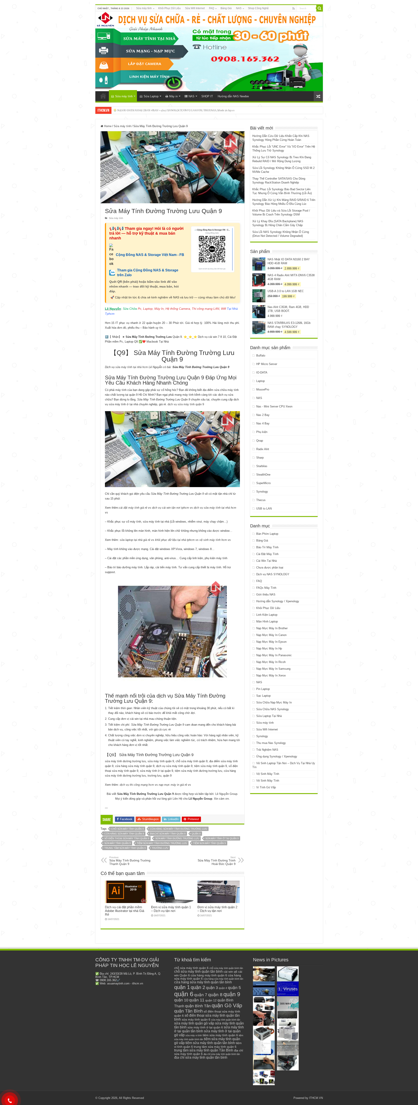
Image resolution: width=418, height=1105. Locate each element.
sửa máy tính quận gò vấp (194, 1023)
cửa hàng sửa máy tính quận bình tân (223, 978)
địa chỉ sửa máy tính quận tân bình (200, 1057)
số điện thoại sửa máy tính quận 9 (126, 838)
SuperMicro (263, 483)
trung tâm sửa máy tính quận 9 (125, 848)
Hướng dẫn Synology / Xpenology (277, 601)
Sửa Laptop (151, 96)
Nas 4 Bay (263, 423)
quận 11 (196, 1000)
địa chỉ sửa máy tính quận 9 (167, 833)
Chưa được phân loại (269, 567)
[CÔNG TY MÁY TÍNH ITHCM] (209, 51)
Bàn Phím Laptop (267, 533)
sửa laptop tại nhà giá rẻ (135, 540)
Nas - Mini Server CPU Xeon (274, 406)
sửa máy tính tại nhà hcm (131, 367)
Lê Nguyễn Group (226, 794)
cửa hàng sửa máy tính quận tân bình (203, 982)
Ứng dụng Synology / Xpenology (276, 756)
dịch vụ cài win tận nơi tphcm (170, 507)
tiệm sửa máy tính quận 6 (220, 1035)
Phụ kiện (261, 432)
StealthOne (263, 474)
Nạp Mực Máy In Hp (269, 648)
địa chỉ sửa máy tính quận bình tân (222, 1054)
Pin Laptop (263, 689)
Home (107, 126)
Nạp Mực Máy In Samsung (273, 668)
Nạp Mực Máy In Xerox (271, 675)
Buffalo (260, 355)
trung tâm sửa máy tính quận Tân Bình (203, 1050)
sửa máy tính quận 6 (196, 1019)
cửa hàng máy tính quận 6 (209, 975)
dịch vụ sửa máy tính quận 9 (186, 404)
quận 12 (211, 1000)
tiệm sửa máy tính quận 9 (209, 843)
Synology (262, 491)
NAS (238, 8)
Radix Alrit (262, 449)
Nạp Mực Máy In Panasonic (274, 655)
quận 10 (181, 1000)
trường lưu (160, 848)
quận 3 (212, 988)
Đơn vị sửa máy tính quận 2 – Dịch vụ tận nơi (217, 909)
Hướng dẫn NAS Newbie (233, 96)
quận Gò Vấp (227, 1005)
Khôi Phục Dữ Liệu (169, 8)
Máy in (173, 96)
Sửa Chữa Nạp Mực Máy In (274, 702)
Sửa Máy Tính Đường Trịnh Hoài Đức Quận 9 (217, 861)
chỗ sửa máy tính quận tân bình (198, 971)
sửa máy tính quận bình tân (225, 1019)
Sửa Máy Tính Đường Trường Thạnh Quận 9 (129, 861)
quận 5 (234, 987)
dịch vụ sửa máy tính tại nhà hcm (215, 507)
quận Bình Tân (198, 1006)
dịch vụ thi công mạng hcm (137, 784)
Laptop (260, 381)
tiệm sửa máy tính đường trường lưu (162, 843)
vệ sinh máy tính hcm (213, 540)
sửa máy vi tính (193, 1035)
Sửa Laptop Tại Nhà (269, 716)
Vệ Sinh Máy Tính (267, 773)
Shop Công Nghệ (258, 8)
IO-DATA (261, 372)
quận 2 (198, 987)
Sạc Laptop (263, 695)
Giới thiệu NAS (265, 594)
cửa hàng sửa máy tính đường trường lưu (178, 828)
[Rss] (293, 8)
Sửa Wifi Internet (195, 8)
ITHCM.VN (316, 1098)
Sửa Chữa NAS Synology (272, 709)
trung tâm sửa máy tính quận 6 (215, 1046)
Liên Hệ (177, 798)
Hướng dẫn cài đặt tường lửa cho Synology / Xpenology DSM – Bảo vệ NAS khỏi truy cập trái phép (172, 110)
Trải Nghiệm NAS (267, 749)
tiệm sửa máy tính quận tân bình (210, 1043)
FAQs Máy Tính (266, 587)
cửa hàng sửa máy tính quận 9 (124, 833)
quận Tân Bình (188, 1011)
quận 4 (223, 988)
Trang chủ (103, 95)
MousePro (262, 389)
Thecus (261, 500)
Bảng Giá (226, 8)
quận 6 (183, 993)
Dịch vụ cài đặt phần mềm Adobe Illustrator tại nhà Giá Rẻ (124, 910)
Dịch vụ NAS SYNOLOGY (272, 574)
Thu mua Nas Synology (271, 743)
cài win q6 (230, 971)
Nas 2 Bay (263, 415)
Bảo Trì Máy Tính (267, 547)
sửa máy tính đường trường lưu (177, 838)
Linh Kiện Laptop (266, 614)
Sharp (260, 457)
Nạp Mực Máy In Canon (271, 635)
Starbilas (261, 466)
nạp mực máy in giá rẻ (173, 784)
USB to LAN (264, 508)
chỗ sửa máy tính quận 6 (191, 968)
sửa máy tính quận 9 (117, 843)
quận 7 (200, 994)
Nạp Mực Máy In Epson (271, 641)
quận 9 (196, 833)
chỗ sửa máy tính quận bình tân (226, 968)
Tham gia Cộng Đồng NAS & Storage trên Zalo (147, 272)
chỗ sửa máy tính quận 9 (127, 828)
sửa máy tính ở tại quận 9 (222, 838)
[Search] (319, 8)
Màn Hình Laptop (267, 621)
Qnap (259, 440)
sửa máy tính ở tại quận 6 (205, 1027)
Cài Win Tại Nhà (266, 560)
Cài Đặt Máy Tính (267, 554)
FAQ (211, 8)
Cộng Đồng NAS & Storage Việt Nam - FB (150, 255)
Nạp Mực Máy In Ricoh (271, 662)
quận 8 (215, 994)
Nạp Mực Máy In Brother (272, 628)
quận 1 (182, 987)
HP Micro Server (266, 364)
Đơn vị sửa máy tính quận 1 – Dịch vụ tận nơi (171, 909)
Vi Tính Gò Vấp (266, 787)
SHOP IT (207, 96)
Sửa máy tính (144, 8)
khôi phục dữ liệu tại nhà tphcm (175, 540)
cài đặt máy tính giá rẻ (133, 507)
